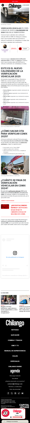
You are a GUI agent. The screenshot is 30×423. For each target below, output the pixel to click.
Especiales (15, 361)
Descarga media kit (15, 376)
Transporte (21, 305)
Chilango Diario (15, 366)
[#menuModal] (3, 5)
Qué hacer (15, 335)
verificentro (4, 85)
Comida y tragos (15, 340)
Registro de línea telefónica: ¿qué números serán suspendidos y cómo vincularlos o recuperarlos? (9, 310)
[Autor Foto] (5, 46)
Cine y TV (15, 345)
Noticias (2, 305)
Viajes (15, 356)
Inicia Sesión (26, 5)
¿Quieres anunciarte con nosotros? (15, 381)
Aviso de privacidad (15, 389)
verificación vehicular (14, 191)
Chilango (18, 60)
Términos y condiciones (15, 386)
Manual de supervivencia (14, 48)
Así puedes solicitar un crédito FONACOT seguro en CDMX (19, 210)
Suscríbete (15, 378)
